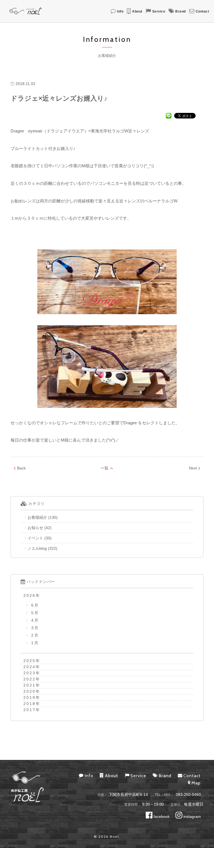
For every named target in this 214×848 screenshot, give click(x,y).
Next (193, 468)
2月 (34, 635)
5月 (34, 612)
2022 (29, 679)
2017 (29, 710)
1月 (34, 643)
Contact (202, 11)
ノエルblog (37, 548)
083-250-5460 (188, 794)
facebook (161, 816)
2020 (29, 691)
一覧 (104, 468)
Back (21, 468)
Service (159, 11)
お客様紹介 (37, 517)
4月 (34, 620)
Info (120, 11)
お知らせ (35, 527)
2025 (29, 660)
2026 (29, 595)
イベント (35, 538)
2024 (29, 667)
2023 (29, 673)
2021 (29, 685)
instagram (191, 816)
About (137, 11)
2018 (29, 703)
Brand (180, 11)
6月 (34, 605)
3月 (34, 628)
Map (196, 783)
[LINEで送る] (168, 115)
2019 (29, 697)
